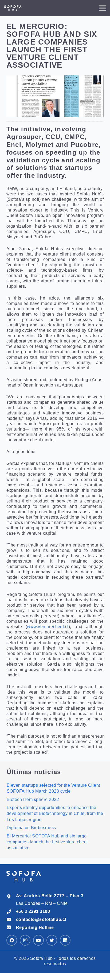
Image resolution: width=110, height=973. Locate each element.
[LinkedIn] (65, 940)
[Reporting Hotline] (11, 927)
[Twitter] (51, 940)
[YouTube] (38, 940)
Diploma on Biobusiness (31, 827)
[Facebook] (11, 940)
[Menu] (102, 8)
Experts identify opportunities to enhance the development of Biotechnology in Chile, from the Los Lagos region (55, 813)
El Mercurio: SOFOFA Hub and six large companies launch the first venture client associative (47, 842)
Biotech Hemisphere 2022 (33, 799)
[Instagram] (25, 940)
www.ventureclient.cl (48, 626)
